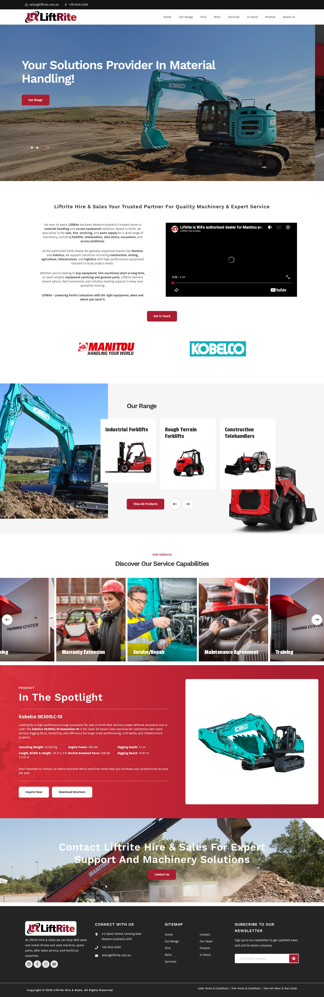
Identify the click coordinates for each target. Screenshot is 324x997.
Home (167, 17)
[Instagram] (46, 964)
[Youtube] (54, 964)
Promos (270, 17)
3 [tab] (42, 147)
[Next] (316, 619)
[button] (186, 17)
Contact (205, 934)
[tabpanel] (162, 103)
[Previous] (7, 619)
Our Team (44, 100)
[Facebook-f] (37, 964)
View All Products (146, 504)
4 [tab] (47, 147)
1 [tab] (32, 147)
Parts (217, 17)
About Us (289, 17)
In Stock (252, 17)
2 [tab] (37, 147)
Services (233, 17)
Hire (203, 17)
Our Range (186, 17)
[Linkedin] (29, 964)
